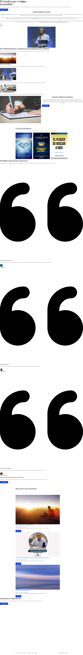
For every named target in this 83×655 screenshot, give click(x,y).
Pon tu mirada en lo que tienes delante (24, 525)
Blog (48, 2)
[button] (63, 2)
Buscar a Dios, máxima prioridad (23, 590)
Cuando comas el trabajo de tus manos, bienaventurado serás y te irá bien (32, 557)
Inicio (31, 2)
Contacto (51, 2)
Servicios (44, 2)
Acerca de (34, 2)
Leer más (18, 563)
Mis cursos (39, 2)
